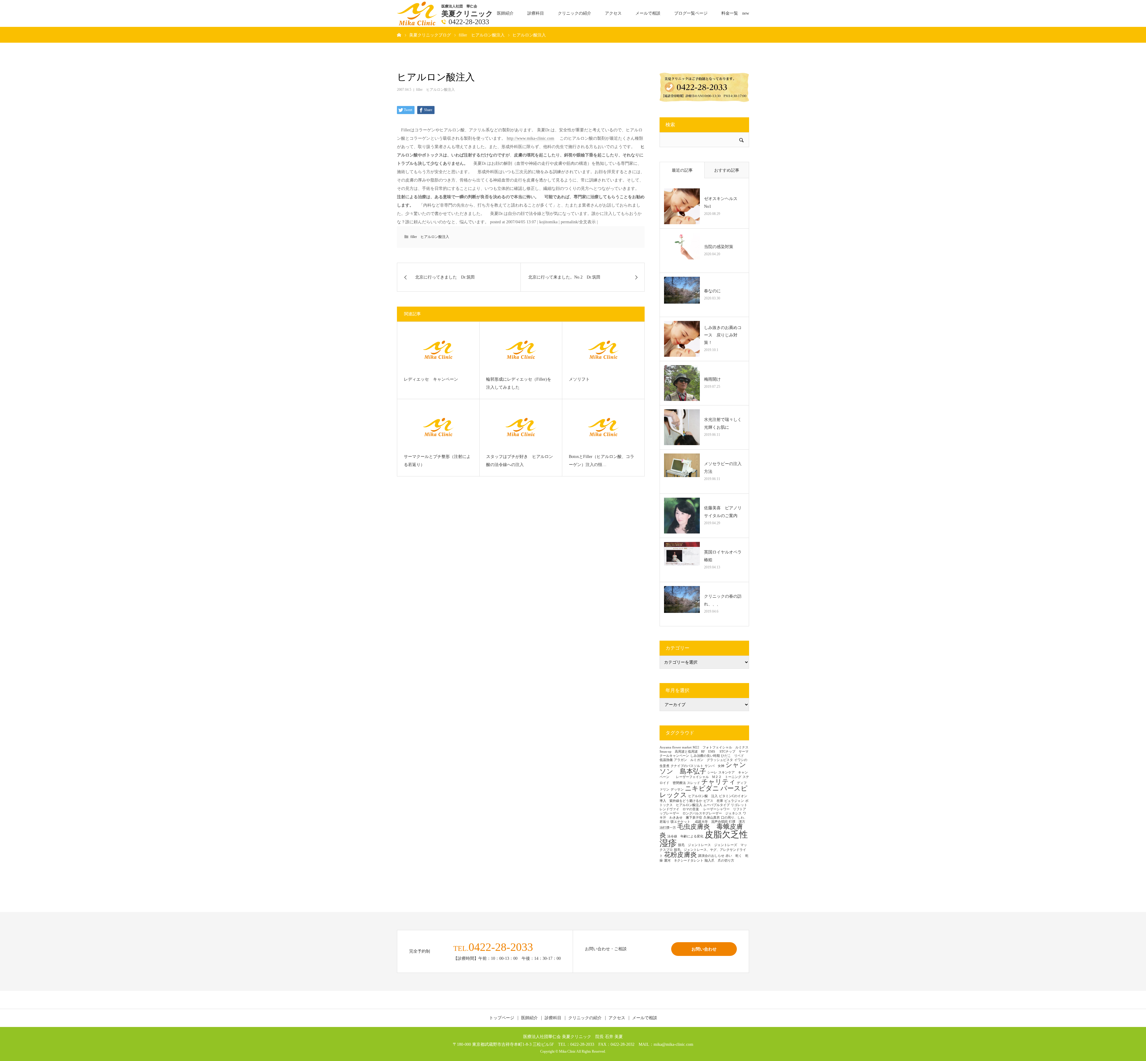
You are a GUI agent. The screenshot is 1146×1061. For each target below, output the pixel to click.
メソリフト (579, 379)
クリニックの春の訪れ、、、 (723, 600)
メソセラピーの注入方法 (723, 467)
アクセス (613, 13)
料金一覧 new (735, 13)
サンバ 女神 (714, 766)
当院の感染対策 (718, 247)
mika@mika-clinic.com (673, 1044)
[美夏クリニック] (417, 13)
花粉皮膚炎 (680, 854)
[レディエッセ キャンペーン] (438, 349)
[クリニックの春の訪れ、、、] (682, 604)
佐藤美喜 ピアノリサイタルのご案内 (723, 512)
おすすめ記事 (726, 170)
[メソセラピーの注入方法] (682, 471)
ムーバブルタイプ (716, 805)
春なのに (712, 291)
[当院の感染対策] (682, 250)
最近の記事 (682, 170)
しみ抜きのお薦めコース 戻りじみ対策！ (723, 335)
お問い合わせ (704, 949)
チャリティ (718, 781)
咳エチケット (682, 821)
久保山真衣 (711, 817)
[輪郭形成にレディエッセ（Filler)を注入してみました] (520, 349)
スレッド (693, 783)
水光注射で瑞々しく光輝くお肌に (723, 423)
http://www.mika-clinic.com (530, 138)
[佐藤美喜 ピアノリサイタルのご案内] (682, 515)
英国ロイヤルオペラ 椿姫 (724, 556)
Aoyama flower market (675, 747)
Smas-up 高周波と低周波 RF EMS (689, 751)
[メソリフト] (603, 349)
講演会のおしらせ (711, 855)
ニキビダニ (702, 788)
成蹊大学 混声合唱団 (711, 821)
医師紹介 (505, 13)
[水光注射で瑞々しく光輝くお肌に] (682, 427)
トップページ (501, 1018)
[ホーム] (399, 34)
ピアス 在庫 (713, 800)
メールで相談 (647, 13)
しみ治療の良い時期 (705, 755)
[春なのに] (682, 295)
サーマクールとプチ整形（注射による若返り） (437, 460)
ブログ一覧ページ (691, 13)
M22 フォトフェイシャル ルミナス (720, 747)
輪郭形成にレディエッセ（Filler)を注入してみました (518, 383)
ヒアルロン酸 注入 (703, 796)
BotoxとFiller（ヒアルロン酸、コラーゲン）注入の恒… (601, 460)
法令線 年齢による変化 (685, 836)
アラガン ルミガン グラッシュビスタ (703, 760)
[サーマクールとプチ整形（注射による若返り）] (438, 427)
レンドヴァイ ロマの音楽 (681, 809)
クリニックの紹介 (574, 13)
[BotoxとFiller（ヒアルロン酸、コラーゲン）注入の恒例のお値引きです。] (603, 427)
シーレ (712, 772)
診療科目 (535, 13)
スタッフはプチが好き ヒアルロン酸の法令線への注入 (519, 460)
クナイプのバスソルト (687, 766)
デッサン (677, 789)
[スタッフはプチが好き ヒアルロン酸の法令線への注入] (520, 427)
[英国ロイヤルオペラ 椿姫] (682, 560)
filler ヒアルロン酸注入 (435, 89)
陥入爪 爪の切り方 (719, 860)
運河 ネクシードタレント (683, 860)
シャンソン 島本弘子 (703, 768)
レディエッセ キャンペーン (431, 379)
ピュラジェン (734, 800)
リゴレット (739, 805)
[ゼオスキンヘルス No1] (682, 206)
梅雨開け (712, 379)
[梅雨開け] (682, 383)
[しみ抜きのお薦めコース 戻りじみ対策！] (682, 339)
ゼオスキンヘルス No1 (723, 202)
